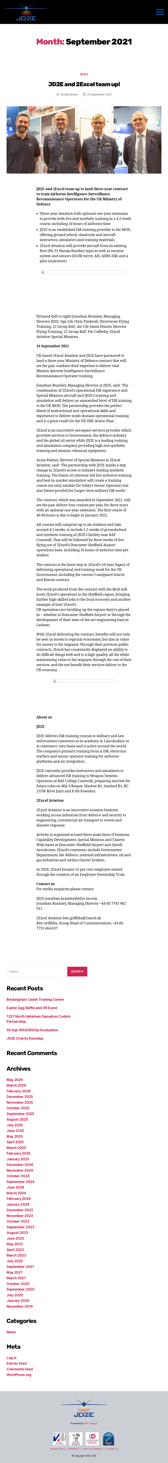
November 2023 (20, 1216)
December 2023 (20, 1210)
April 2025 (15, 1142)
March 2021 (16, 1278)
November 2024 (20, 1170)
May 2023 (15, 1244)
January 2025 (18, 1159)
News (84, 74)
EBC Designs (90, 1423)
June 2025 (15, 1131)
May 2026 (15, 1080)
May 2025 (15, 1136)
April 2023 (15, 1250)
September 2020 (20, 1289)
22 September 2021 (99, 94)
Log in (11, 1358)
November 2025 (20, 1102)
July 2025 (15, 1125)
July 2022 (15, 1261)
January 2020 (18, 1301)
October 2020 (18, 1284)
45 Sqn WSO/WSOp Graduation (32, 1030)
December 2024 (20, 1165)
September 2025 (20, 1114)
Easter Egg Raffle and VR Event (32, 1008)
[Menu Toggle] (160, 12)
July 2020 (15, 1295)
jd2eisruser (71, 94)
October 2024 (18, 1176)
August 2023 (17, 1233)
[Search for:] (35, 972)
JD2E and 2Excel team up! (84, 84)
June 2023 (15, 1238)
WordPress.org (19, 1375)
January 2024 (18, 1204)
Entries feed (17, 1363)
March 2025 (16, 1148)
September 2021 (20, 1267)
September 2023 (20, 1227)
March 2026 (16, 1085)
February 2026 (19, 1091)
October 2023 (18, 1221)
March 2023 (16, 1255)
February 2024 (19, 1199)
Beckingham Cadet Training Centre (35, 999)
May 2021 (14, 1272)
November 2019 (20, 1306)
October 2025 (18, 1108)
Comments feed (20, 1369)
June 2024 (15, 1187)
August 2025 (17, 1119)
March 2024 (16, 1193)
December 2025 (20, 1097)
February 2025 (19, 1153)
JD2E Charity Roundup (25, 1038)
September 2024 (20, 1182)
